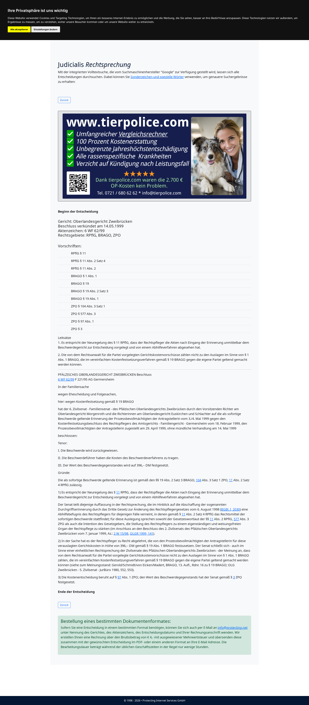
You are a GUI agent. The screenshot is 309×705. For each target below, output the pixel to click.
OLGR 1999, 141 (141, 533)
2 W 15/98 (121, 533)
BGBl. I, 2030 (230, 509)
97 (119, 577)
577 (236, 519)
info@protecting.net (233, 627)
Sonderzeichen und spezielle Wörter (157, 77)
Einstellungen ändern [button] (45, 29)
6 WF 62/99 (66, 379)
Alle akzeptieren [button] (19, 29)
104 (198, 480)
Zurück (64, 100)
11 (231, 480)
